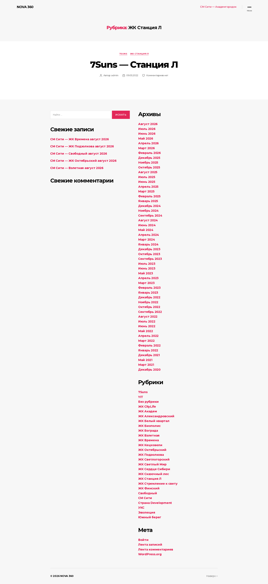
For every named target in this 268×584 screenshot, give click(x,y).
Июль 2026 (146, 129)
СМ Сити (145, 498)
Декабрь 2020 (149, 369)
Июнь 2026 (146, 133)
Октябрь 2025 (149, 167)
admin (114, 75)
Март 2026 (146, 148)
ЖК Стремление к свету (157, 483)
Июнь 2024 (147, 225)
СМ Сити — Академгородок (218, 6)
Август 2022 (147, 316)
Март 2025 (146, 191)
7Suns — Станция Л (134, 64)
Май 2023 (145, 273)
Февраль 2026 (149, 153)
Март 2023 (146, 283)
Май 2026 (145, 138)
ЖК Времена (148, 440)
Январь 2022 (148, 350)
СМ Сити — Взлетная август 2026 (76, 168)
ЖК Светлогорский (154, 459)
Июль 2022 (146, 321)
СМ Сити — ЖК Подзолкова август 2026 (82, 146)
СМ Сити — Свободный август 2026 (78, 153)
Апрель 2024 (148, 235)
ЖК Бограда (148, 430)
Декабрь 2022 (149, 297)
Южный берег (149, 517)
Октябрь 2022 (149, 307)
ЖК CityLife (147, 406)
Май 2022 (145, 331)
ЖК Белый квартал (153, 421)
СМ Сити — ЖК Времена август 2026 (79, 139)
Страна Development (155, 503)
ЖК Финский (148, 488)
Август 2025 (147, 172)
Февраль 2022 (149, 345)
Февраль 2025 (149, 196)
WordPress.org (150, 554)
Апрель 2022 (148, 336)
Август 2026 (148, 124)
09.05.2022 (132, 75)
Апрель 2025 (148, 186)
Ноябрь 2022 (148, 302)
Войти (143, 540)
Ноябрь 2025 (148, 162)
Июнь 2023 (146, 268)
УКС (141, 507)
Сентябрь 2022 (150, 312)
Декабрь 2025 (149, 158)
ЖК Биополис (149, 426)
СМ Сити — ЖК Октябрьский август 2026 (83, 160)
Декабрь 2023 (149, 249)
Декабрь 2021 (149, 355)
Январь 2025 (148, 201)
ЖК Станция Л (139, 53)
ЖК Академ (147, 411)
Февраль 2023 (149, 287)
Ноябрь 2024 (148, 210)
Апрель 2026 (148, 143)
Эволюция (146, 512)
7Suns (123, 53)
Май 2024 (145, 230)
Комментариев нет (157, 75)
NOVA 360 (25, 7)
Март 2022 (146, 340)
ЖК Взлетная (149, 435)
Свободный (147, 493)
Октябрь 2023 (149, 254)
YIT (140, 397)
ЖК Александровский (156, 416)
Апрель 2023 (148, 278)
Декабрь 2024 (149, 206)
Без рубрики (148, 401)
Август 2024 (148, 220)
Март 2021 (146, 364)
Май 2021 (145, 360)
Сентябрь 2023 (150, 259)
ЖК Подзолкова (151, 454)
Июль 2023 (146, 263)
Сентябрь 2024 (150, 215)
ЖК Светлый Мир (152, 464)
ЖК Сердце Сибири (154, 469)
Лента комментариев (155, 549)
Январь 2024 (148, 244)
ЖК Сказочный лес (153, 474)
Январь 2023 (148, 292)
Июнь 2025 (146, 182)
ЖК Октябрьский (152, 450)
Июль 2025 (146, 177)
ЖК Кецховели (150, 445)
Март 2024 (146, 239)
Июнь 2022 (146, 326)
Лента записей (150, 544)
